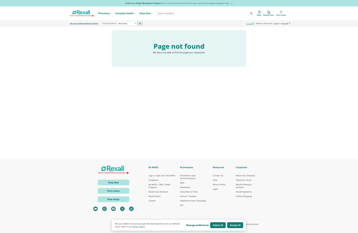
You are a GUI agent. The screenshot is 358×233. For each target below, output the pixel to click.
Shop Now (145, 13)
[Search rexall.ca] (251, 13)
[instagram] (104, 209)
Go (140, 23)
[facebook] (113, 209)
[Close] (232, 3)
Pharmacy (103, 13)
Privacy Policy (138, 226)
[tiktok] (131, 209)
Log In (276, 24)
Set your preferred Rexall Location (84, 24)
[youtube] (95, 209)
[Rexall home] (82, 13)
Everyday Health (124, 13)
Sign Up (285, 24)
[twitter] (122, 209)
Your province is (109, 23)
